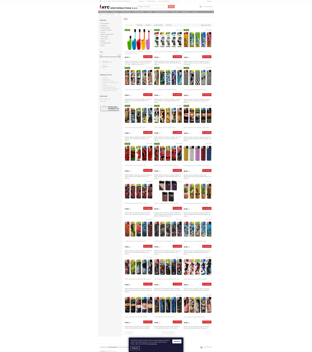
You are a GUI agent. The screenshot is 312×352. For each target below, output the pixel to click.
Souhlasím (177, 341)
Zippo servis (103, 101)
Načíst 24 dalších (168, 333)
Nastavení (135, 348)
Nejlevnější (139, 25)
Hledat (171, 6)
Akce (105, 64)
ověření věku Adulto (111, 351)
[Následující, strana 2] (207, 332)
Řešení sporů (151, 1)
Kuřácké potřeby (105, 27)
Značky (103, 45)
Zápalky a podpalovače (107, 34)
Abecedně (168, 25)
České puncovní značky (109, 90)
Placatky (103, 32)
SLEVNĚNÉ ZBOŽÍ (106, 43)
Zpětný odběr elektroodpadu (111, 88)
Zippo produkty (105, 23)
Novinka (106, 66)
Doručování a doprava (109, 87)
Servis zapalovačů (105, 99)
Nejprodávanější (158, 25)
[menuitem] (104, 12)
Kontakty (141, 1)
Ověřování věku (107, 85)
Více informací (152, 344)
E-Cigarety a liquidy (106, 30)
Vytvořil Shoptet (208, 347)
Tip (104, 68)
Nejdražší (148, 25)
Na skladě (107, 62)
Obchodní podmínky (164, 1)
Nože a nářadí (104, 36)
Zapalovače (104, 25)
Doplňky (103, 41)
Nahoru (129, 333)
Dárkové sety (104, 38)
